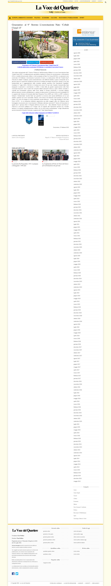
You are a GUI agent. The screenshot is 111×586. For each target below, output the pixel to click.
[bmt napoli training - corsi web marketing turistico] (86, 37)
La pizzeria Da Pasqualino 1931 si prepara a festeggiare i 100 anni (25, 165)
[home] (10, 18)
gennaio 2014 (77, 475)
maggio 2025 (77, 93)
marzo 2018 (77, 338)
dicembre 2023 (78, 141)
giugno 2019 (77, 295)
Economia (19, 21)
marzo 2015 (77, 435)
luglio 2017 (76, 361)
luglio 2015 (76, 424)
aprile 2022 (76, 198)
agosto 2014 (77, 455)
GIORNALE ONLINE (46, 531)
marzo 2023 (77, 167)
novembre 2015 (78, 415)
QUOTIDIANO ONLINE (47, 554)
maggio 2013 (77, 481)
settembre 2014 (78, 452)
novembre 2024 (78, 110)
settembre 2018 (78, 321)
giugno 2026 (77, 58)
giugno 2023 (77, 158)
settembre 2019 (78, 287)
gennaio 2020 (77, 275)
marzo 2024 (77, 133)
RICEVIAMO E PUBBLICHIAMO (68, 17)
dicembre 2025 (78, 73)
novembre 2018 (78, 315)
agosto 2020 (77, 255)
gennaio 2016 (77, 410)
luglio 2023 (76, 155)
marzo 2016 (77, 404)
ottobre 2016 (77, 387)
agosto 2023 (77, 153)
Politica (75, 510)
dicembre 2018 (78, 312)
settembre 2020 (78, 253)
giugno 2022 (77, 193)
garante (94, 1)
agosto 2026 (77, 53)
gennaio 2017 (77, 378)
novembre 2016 (78, 384)
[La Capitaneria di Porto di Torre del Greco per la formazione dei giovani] (55, 155)
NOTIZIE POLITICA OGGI (78, 534)
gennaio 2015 (77, 441)
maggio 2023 (77, 161)
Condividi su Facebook (19, 62)
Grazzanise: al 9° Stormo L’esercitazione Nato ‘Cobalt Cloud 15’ (40, 26)
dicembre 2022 (78, 175)
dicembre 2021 (78, 210)
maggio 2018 (77, 332)
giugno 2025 (77, 90)
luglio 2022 (76, 190)
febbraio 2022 (77, 204)
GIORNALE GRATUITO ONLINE (48, 537)
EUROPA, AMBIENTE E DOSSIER (22, 17)
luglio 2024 (76, 121)
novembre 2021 (78, 213)
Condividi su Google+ (47, 62)
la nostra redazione (85, 1)
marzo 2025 (77, 98)
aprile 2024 (76, 130)
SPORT (82, 17)
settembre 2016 (78, 390)
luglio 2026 (76, 55)
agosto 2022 (77, 187)
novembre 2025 (78, 75)
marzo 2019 (77, 304)
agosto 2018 (77, 324)
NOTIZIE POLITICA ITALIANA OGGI (80, 539)
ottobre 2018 (77, 318)
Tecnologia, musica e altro (80, 518)
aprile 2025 (76, 95)
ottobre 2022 (77, 181)
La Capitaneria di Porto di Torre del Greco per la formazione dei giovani (55, 165)
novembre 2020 (78, 247)
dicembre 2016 (78, 381)
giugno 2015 (77, 427)
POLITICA (37, 17)
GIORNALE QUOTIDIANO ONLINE (49, 539)
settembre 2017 (78, 355)
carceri (75, 495)
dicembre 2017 (78, 347)
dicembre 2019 (78, 278)
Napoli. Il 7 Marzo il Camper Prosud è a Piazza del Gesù (57, 138)
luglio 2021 (76, 224)
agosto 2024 (77, 118)
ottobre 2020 (77, 250)
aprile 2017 (76, 370)
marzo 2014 (77, 470)
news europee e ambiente (80, 507)
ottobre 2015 (77, 418)
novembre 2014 (78, 447)
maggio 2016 (77, 398)
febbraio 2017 (77, 375)
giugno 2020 (77, 261)
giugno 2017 (77, 364)
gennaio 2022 (77, 207)
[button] (105, 2)
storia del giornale (68, 1)
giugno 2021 (77, 227)
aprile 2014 (76, 467)
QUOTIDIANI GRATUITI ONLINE (48, 551)
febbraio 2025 (77, 101)
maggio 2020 (77, 264)
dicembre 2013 (78, 478)
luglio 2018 (76, 327)
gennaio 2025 (77, 104)
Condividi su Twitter (33, 62)
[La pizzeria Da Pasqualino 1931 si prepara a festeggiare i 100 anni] (25, 155)
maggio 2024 (77, 127)
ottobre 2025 (77, 78)
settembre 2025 (78, 81)
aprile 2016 (76, 401)
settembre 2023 (78, 150)
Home (13, 21)
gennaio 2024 (77, 138)
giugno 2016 (77, 395)
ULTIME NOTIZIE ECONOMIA (79, 537)
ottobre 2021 (77, 215)
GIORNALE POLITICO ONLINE (48, 542)
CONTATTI (87, 583)
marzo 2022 (77, 201)
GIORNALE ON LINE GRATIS (48, 534)
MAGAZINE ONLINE (47, 562)
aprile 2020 (76, 267)
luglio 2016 (76, 392)
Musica (75, 504)
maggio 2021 (77, 230)
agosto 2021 (77, 221)
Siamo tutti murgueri (18, 137)
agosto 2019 (77, 290)
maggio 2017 (77, 367)
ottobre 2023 (77, 147)
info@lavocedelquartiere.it (29, 553)
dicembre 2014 (78, 444)
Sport (75, 515)
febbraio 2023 (77, 170)
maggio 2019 (77, 298)
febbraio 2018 (77, 341)
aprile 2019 (76, 301)
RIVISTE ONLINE (77, 551)
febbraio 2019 (77, 307)
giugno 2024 (77, 124)
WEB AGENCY (95, 583)
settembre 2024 (78, 115)
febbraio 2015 (77, 438)
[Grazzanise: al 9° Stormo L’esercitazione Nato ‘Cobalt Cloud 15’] (43, 44)
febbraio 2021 (77, 238)
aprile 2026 (76, 61)
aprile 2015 (76, 432)
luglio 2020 (76, 258)
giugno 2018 (77, 330)
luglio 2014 (76, 458)
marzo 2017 (77, 372)
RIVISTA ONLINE (77, 554)
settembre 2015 (78, 421)
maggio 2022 (77, 195)
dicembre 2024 (78, 107)
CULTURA (54, 17)
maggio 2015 (77, 430)
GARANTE (80, 583)
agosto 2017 (77, 358)
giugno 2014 (77, 461)
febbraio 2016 (77, 407)
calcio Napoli (77, 493)
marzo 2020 (77, 270)
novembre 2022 (78, 178)
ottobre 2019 (77, 284)
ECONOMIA (45, 17)
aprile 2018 (76, 335)
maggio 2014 (77, 464)
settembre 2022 (78, 184)
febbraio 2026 (77, 67)
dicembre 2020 (78, 244)
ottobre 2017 (77, 352)
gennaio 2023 (77, 173)
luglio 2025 (76, 87)
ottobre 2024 (77, 113)
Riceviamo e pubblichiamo (80, 513)
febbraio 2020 (77, 272)
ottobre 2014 (77, 450)
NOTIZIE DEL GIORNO (78, 531)
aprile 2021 (76, 233)
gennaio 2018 (77, 344)
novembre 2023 (78, 144)
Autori (76, 1)
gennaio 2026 (77, 70)
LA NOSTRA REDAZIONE (70, 583)
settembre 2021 (78, 218)
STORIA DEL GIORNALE (56, 583)
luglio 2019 (76, 292)
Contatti (100, 1)
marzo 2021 (77, 235)
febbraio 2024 (77, 135)
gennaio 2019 (77, 310)
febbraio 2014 (77, 472)
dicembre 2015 (78, 412)
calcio (75, 490)
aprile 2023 (76, 164)
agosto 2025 (77, 84)
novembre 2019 (78, 281)
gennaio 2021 (77, 241)
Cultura (75, 498)
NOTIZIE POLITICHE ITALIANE (79, 542)
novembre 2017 (78, 350)
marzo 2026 (77, 64)
